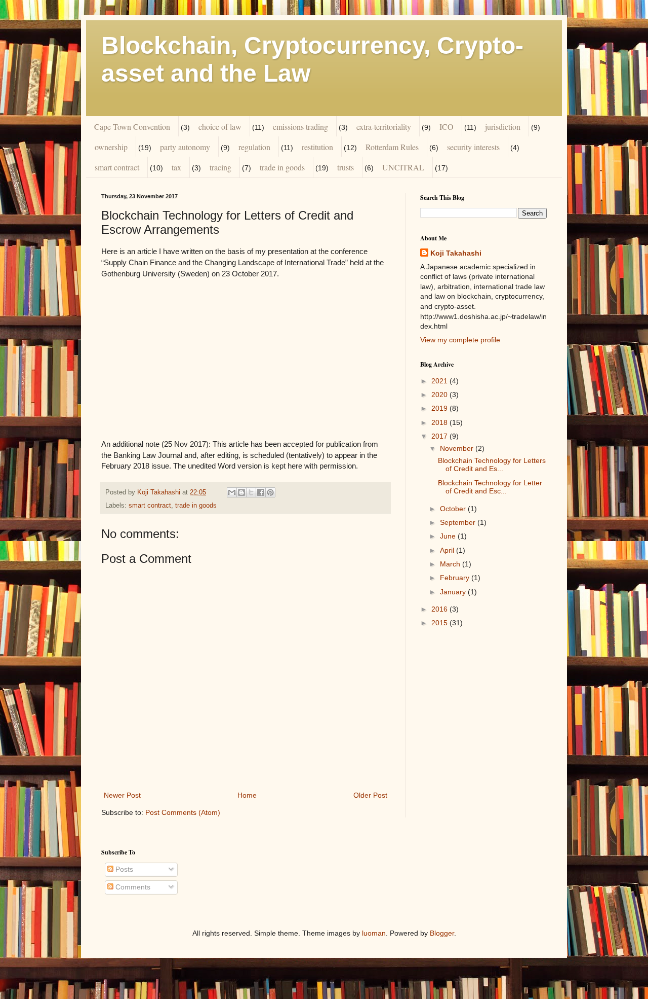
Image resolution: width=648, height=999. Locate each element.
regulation (254, 146)
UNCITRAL (403, 167)
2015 (440, 623)
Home (247, 795)
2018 (440, 422)
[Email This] (232, 492)
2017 (440, 436)
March (451, 564)
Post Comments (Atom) (182, 812)
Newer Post (122, 795)
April (448, 550)
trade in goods (282, 167)
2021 (440, 381)
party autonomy (185, 146)
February (455, 578)
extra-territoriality (383, 126)
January (454, 592)
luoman (374, 933)
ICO (446, 126)
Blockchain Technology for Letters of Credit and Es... (492, 464)
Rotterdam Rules (392, 146)
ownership (111, 146)
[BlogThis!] (241, 492)
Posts (123, 869)
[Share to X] (251, 492)
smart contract (117, 167)
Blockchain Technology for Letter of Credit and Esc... (490, 487)
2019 (440, 408)
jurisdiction (502, 126)
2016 (440, 609)
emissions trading (300, 126)
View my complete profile (460, 340)
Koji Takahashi (455, 253)
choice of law (219, 126)
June (449, 536)
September (458, 522)
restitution (317, 146)
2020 (440, 394)
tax (176, 167)
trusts (345, 167)
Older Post (370, 795)
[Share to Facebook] (261, 492)
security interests (473, 146)
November (457, 448)
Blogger (442, 933)
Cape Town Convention (132, 126)
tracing (220, 167)
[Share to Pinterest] (270, 492)
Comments (131, 887)
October (454, 509)
